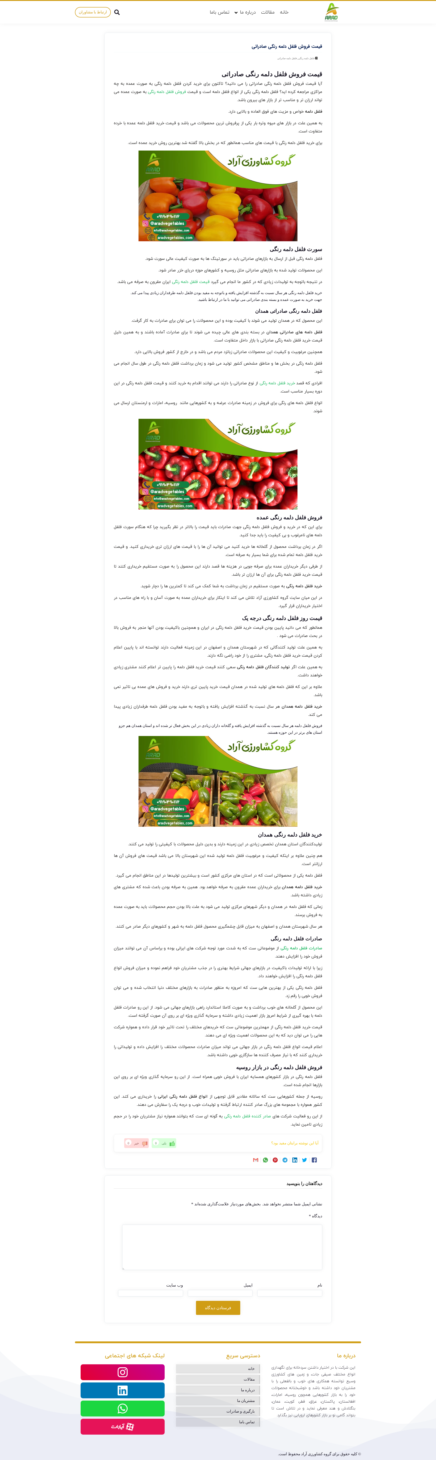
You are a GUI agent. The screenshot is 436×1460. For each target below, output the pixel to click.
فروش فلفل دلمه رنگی (167, 92)
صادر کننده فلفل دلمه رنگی (247, 1116)
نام (319, 1285)
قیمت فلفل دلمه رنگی (191, 282)
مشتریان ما (246, 1401)
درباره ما (248, 12)
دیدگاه (315, 1216)
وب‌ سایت (174, 1285)
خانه (284, 12)
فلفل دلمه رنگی (306, 58)
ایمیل (248, 1285)
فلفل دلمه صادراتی (287, 58)
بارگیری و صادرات (240, 1411)
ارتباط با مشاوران (93, 12)
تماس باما (220, 12)
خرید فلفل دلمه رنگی (277, 383)
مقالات (268, 12)
